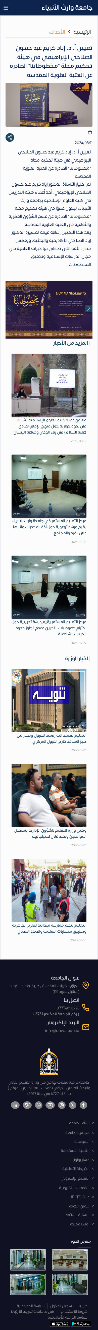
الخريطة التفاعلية (75, 1169)
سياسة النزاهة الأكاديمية (67, 1317)
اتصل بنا (83, 1306)
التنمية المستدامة (75, 1151)
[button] (88, 308)
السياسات (81, 1142)
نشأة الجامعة (79, 1123)
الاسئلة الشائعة (77, 1215)
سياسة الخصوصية (30, 1306)
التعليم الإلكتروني (75, 1178)
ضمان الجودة (79, 1206)
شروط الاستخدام (74, 1311)
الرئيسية (82, 32)
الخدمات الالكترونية (74, 1188)
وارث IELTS (80, 1197)
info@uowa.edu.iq (62, 1031)
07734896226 (68, 1008)
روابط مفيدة (79, 1224)
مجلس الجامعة (77, 1133)
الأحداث (57, 32)
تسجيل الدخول (61, 1306)
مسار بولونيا (80, 1160)
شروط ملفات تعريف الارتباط (32, 1311)
